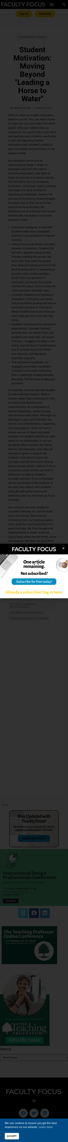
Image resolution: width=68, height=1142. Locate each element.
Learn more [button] (46, 1127)
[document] (34, 571)
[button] (63, 548)
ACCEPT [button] (12, 1136)
